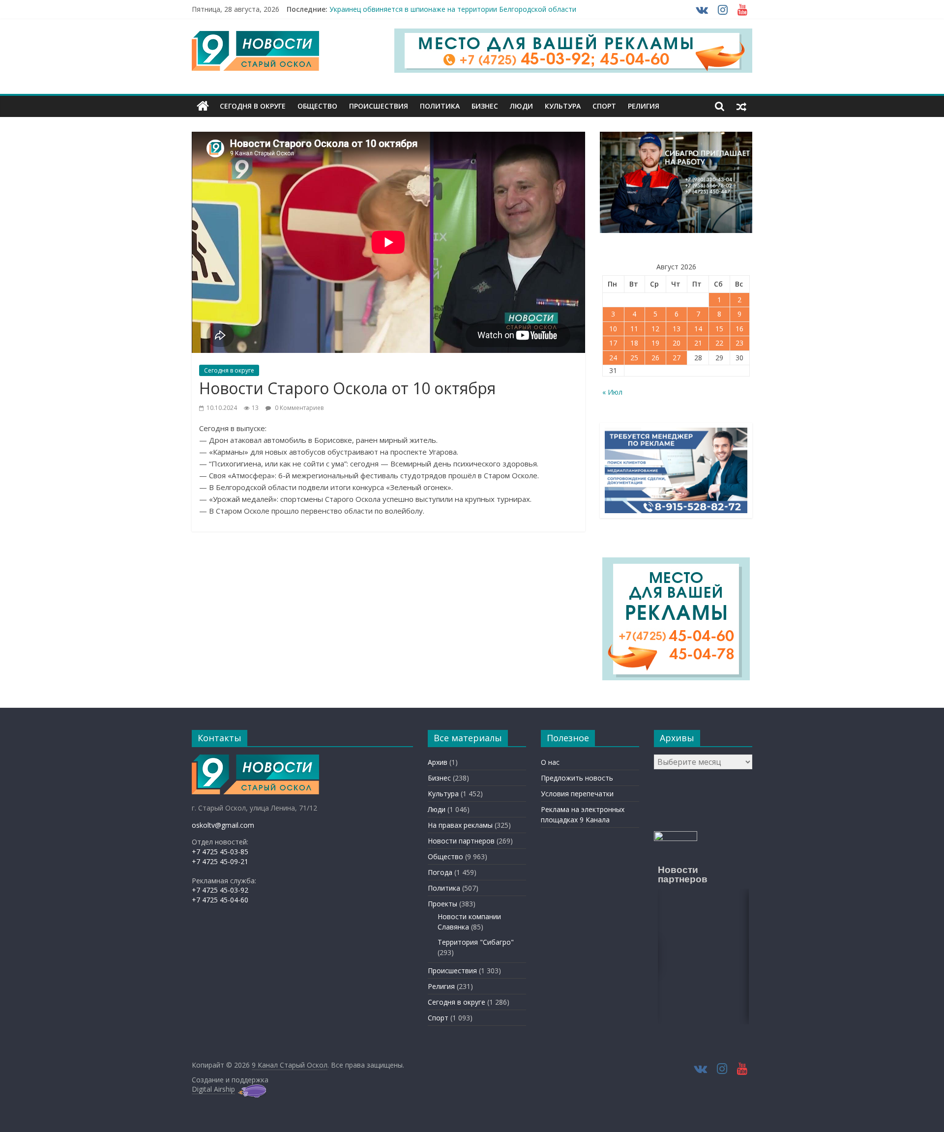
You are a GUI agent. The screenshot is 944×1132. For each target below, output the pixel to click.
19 (655, 343)
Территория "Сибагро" (476, 942)
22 (719, 343)
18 (634, 343)
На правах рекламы (460, 825)
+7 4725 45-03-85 (220, 851)
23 (739, 343)
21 (698, 343)
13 (676, 328)
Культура (563, 106)
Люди (521, 106)
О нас (550, 762)
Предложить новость (577, 778)
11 (634, 328)
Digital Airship (213, 1089)
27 (676, 357)
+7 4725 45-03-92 (220, 890)
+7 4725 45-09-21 (220, 861)
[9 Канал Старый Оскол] (203, 106)
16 (739, 328)
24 (613, 357)
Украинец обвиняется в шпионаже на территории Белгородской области (452, 9)
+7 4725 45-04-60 (220, 899)
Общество (317, 106)
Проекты (442, 903)
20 (676, 343)
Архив (437, 762)
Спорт (604, 106)
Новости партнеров (461, 840)
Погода (440, 872)
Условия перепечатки (577, 793)
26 (655, 357)
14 (698, 328)
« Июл (612, 392)
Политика (440, 106)
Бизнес (485, 106)
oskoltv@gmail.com (223, 825)
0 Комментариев (298, 408)
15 (719, 328)
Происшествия (378, 106)
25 (634, 357)
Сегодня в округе (253, 106)
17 (613, 343)
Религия (643, 106)
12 (655, 328)
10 (613, 328)
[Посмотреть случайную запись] (741, 106)
